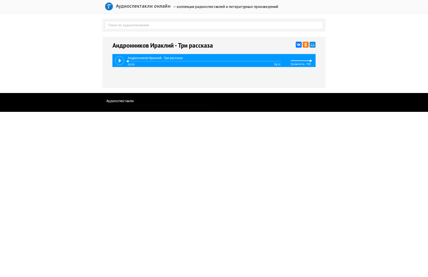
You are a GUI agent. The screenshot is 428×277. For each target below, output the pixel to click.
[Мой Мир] (313, 45)
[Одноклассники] (306, 45)
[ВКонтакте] (299, 45)
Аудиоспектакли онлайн (142, 6)
